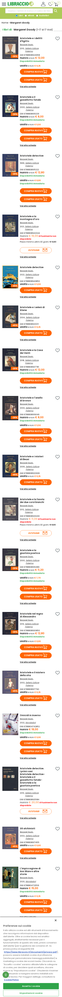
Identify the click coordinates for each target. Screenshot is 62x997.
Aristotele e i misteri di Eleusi (31, 458)
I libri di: (7, 29)
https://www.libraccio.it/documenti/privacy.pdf (30, 952)
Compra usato (33, 79)
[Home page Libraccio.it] (20, 5)
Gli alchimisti (27, 828)
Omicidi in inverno (30, 715)
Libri (20, 15)
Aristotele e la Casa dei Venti (31, 352)
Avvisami (33, 250)
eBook (30, 15)
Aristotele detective (32, 155)
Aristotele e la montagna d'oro (29, 218)
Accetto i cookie (31, 986)
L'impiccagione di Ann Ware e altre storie (30, 871)
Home (5, 22)
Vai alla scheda (28, 86)
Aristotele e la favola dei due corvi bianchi (32, 501)
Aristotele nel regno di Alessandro (31, 615)
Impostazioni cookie (31, 993)
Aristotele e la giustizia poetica (30, 552)
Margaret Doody (26, 44)
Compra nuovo (33, 71)
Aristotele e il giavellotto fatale (30, 98)
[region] (31, 957)
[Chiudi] (56, 920)
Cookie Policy (11, 979)
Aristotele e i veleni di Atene (32, 309)
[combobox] (29, 10)
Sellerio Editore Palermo (32, 50)
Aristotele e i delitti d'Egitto (31, 40)
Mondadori (30, 722)
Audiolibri (44, 15)
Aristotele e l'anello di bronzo (31, 399)
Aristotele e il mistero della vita (32, 674)
